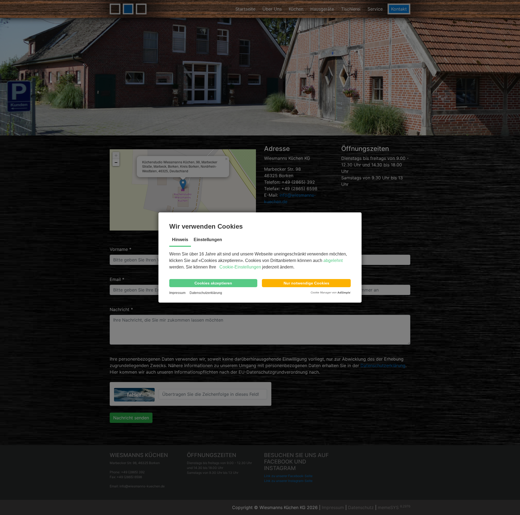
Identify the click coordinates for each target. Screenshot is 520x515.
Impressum (177, 293)
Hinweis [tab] (180, 239)
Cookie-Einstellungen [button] (240, 267)
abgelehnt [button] (333, 260)
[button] (213, 283)
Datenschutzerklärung (206, 293)
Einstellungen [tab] (208, 239)
